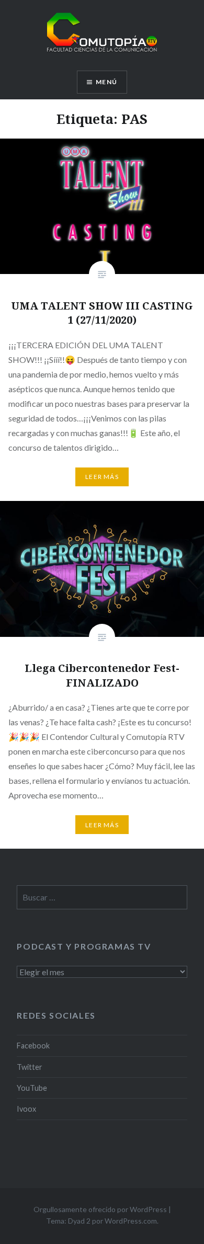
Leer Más (102, 477)
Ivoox (26, 1108)
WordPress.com (131, 1220)
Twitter (29, 1067)
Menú (106, 82)
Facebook (33, 1045)
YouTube (32, 1087)
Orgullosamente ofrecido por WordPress (100, 1209)
